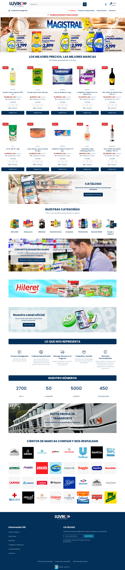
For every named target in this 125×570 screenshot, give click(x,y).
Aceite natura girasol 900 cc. (13, 93)
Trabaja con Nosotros (16, 545)
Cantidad (13, 102)
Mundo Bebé (96, 232)
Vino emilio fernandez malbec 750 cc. (112, 150)
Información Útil (17, 527)
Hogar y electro (110, 233)
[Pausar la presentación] (14, 50)
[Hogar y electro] (110, 223)
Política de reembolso (62, 561)
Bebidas (41, 232)
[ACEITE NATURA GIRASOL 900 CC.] (13, 77)
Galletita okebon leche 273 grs (62, 150)
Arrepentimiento (14, 549)
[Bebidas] (42, 223)
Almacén (14, 232)
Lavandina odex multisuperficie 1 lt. (87, 150)
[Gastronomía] (56, 223)
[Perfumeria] (83, 223)
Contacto (12, 553)
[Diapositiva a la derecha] (114, 225)
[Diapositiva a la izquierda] (10, 225)
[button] (112, 4)
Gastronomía (55, 232)
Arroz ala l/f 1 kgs (13, 149)
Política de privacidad (44, 561)
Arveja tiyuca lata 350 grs (37, 92)
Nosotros (12, 541)
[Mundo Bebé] (97, 223)
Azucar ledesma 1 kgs (62, 92)
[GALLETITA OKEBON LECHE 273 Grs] (62, 133)
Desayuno (28, 232)
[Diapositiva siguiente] (10, 50)
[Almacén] (14, 223)
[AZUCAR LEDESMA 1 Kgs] (62, 77)
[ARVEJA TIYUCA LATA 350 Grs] (38, 77)
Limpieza (69, 232)
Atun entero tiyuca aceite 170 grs (37, 150)
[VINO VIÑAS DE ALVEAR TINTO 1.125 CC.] (112, 77)
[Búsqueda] (85, 4)
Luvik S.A (67, 567)
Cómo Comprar (14, 532)
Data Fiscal (12, 536)
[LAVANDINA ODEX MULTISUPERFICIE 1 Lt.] (87, 133)
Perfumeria (83, 232)
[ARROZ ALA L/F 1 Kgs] (13, 133)
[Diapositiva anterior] (3, 50)
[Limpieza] (69, 223)
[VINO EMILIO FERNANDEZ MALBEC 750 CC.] (112, 133)
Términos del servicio (80, 561)
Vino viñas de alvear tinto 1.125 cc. (112, 93)
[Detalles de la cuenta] (106, 4)
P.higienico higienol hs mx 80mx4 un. (87, 93)
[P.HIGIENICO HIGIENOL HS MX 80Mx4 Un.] (87, 77)
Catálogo (69, 527)
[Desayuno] (28, 223)
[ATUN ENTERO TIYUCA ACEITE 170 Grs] (38, 133)
